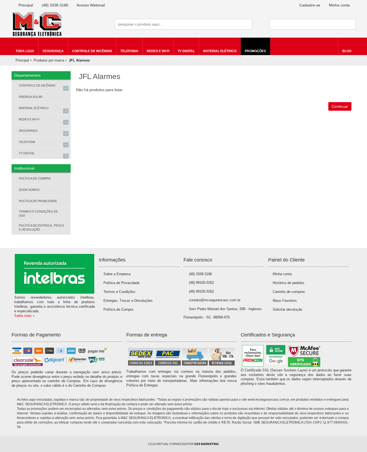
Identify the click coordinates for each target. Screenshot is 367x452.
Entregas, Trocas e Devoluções (128, 301)
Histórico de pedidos (288, 283)
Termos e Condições (119, 292)
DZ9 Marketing (207, 444)
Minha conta (282, 274)
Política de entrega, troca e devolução (41, 227)
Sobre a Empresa (117, 274)
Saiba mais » (24, 316)
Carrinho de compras (289, 292)
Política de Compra (35, 178)
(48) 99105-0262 (201, 283)
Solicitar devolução (287, 309)
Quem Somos (29, 189)
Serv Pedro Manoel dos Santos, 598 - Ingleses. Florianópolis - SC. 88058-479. (223, 313)
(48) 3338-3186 (200, 274)
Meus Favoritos (285, 301)
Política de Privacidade (38, 201)
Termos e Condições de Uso (38, 213)
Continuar (340, 106)
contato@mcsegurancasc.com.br (214, 300)
